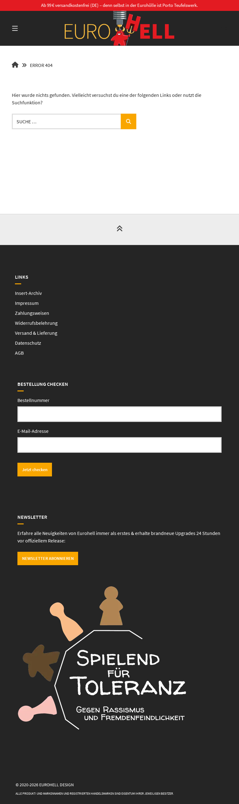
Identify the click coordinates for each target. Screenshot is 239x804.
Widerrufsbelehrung (36, 323)
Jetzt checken (35, 469)
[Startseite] (119, 28)
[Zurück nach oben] (119, 229)
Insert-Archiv (28, 293)
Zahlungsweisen (32, 313)
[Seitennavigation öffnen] (26, 28)
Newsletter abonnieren (48, 558)
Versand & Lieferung (36, 333)
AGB (19, 353)
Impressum (27, 303)
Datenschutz (28, 343)
